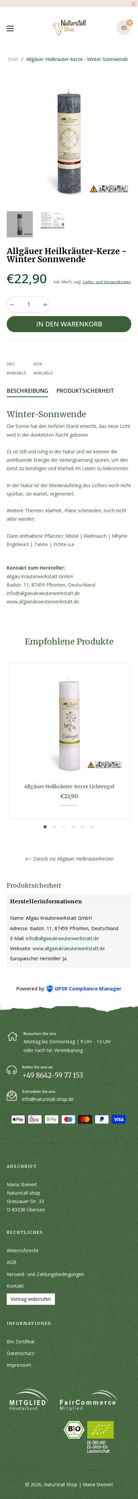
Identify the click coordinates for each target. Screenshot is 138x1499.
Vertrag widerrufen (31, 1299)
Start (13, 59)
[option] (69, 746)
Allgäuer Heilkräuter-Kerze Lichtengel (69, 786)
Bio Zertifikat (21, 1341)
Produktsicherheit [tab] (85, 390)
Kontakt (15, 1286)
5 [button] (82, 826)
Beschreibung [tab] (27, 390)
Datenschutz (20, 1353)
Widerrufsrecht (23, 1250)
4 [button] (73, 826)
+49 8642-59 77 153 (52, 1075)
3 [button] (63, 826)
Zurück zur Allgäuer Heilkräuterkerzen (73, 859)
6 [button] (91, 826)
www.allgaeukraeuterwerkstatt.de (68, 948)
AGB (11, 1262)
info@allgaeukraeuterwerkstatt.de (62, 938)
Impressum (19, 1365)
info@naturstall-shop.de (48, 1099)
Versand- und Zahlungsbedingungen (45, 1274)
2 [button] (54, 826)
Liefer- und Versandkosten (107, 281)
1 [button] (45, 826)
